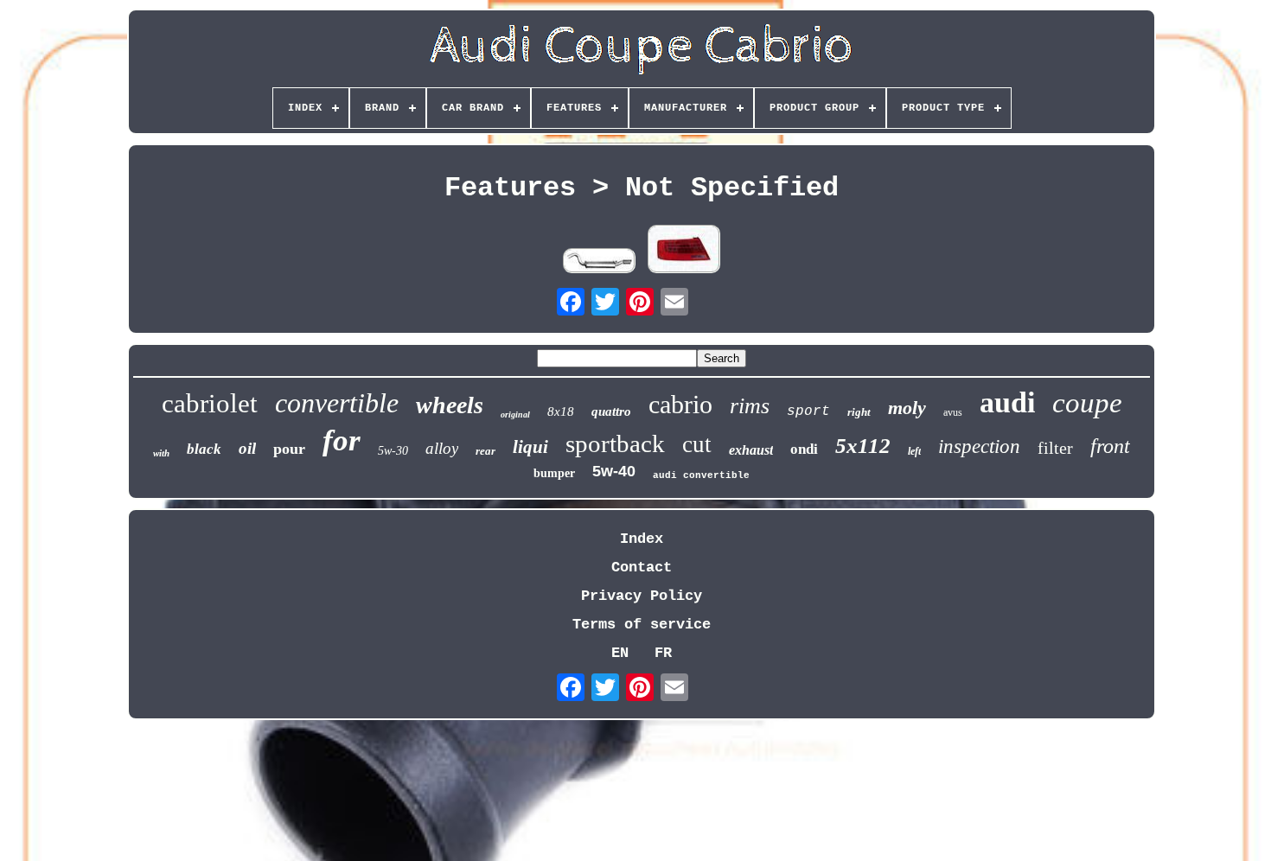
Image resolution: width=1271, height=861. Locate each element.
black (204, 449)
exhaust (751, 450)
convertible (337, 402)
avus (952, 412)
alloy (441, 448)
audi (1007, 402)
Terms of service (641, 624)
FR (663, 653)
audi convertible (701, 475)
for (342, 440)
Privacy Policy (641, 596)
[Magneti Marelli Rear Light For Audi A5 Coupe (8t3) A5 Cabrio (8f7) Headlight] (684, 251)
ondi (804, 449)
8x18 (560, 411)
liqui (530, 447)
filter (1055, 447)
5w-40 (614, 471)
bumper (554, 473)
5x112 (863, 445)
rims (750, 405)
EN (620, 653)
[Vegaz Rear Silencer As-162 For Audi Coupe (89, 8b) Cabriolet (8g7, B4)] (599, 263)
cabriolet (210, 403)
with (161, 453)
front (1110, 446)
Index (641, 539)
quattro (611, 411)
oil (247, 448)
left (914, 451)
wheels (449, 405)
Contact (641, 567)
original (515, 414)
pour (289, 448)
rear (485, 450)
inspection (979, 446)
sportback (615, 443)
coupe (1087, 402)
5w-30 (393, 450)
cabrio (680, 404)
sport (808, 411)
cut (697, 444)
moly (907, 407)
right (859, 411)
